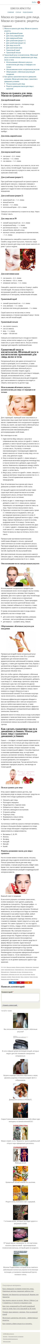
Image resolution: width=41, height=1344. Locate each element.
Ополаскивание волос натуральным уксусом (22, 69)
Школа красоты (20, 8)
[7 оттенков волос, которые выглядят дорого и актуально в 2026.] (20, 1219)
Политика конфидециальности (10, 1339)
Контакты (5, 1336)
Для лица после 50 (13, 45)
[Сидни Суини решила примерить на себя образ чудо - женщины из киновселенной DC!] (20, 1116)
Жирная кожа (28, 967)
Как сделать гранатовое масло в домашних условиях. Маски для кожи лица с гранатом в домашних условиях (20, 79)
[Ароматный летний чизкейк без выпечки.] (20, 1180)
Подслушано (28, 12)
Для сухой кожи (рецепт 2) (16, 43)
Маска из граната (11, 967)
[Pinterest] (20, 982)
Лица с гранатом (24, 977)
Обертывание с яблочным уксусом (10, 974)
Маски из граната (20, 967)
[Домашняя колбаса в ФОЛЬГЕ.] (20, 1097)
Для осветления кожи (14, 48)
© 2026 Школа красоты (8, 1333)
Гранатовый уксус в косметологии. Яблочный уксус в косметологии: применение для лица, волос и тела (21, 57)
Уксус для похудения (25, 974)
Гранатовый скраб (13, 50)
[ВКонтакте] (13, 982)
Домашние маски (5, 979)
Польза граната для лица (15, 84)
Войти (34, 2)
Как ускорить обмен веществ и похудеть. (17, 1324)
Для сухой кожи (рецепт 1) (16, 40)
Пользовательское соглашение (15, 1336)
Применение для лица (15, 972)
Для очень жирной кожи (15, 35)
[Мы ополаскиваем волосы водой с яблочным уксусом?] (20, 1027)
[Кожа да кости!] (20, 1160)
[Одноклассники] (28, 982)
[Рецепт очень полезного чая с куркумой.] (20, 1199)
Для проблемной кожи (14, 33)
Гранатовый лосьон (13, 52)
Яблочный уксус (5, 972)
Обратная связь (7, 1341)
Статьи (18, 12)
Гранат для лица (33, 977)
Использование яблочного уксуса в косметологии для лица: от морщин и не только (21, 64)
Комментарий (7, 992)
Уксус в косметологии (30, 969)
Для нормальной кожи (14, 38)
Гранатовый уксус (19, 969)
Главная (10, 12)
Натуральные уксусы (27, 972)
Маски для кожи (16, 977)
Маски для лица (14, 979)
